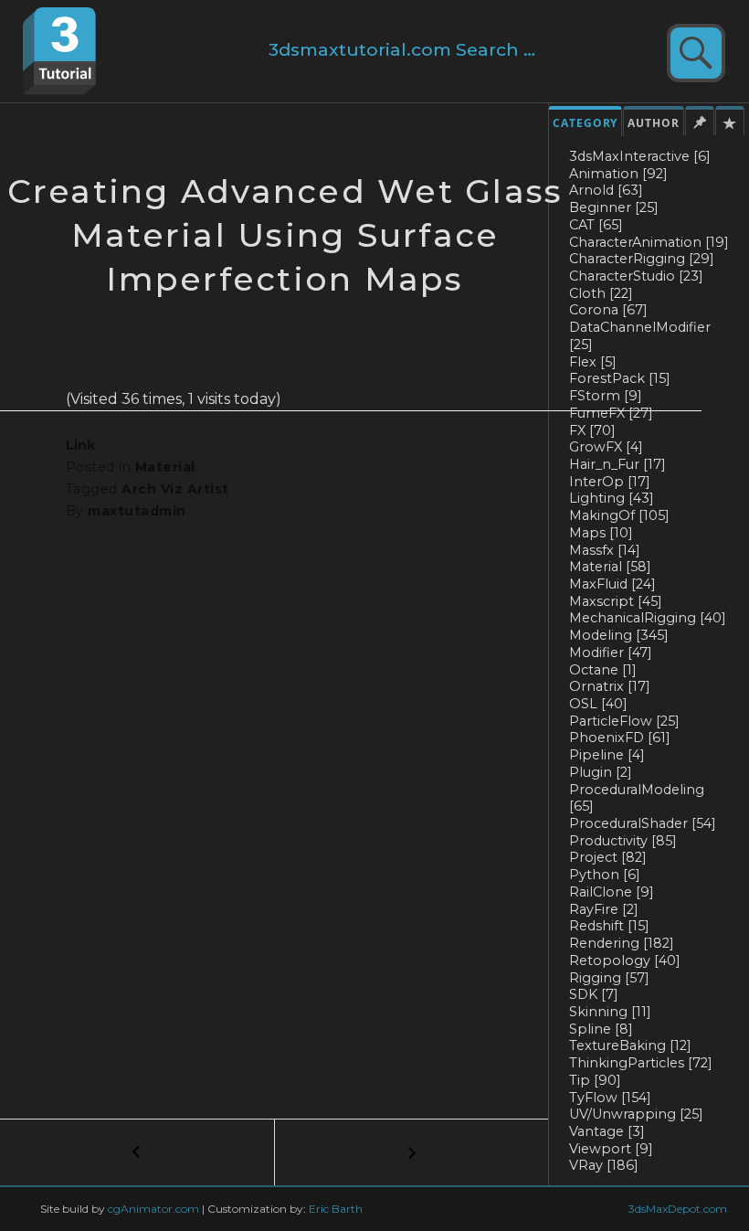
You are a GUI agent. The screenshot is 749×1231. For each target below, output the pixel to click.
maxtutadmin (136, 511)
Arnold (606, 190)
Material (165, 467)
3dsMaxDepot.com (677, 1208)
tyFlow (610, 1097)
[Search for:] (417, 50)
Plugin (600, 772)
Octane (603, 670)
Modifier (610, 652)
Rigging (609, 978)
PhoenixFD (619, 737)
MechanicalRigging (647, 618)
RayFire (603, 909)
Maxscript (615, 601)
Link (80, 445)
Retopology (624, 960)
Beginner (614, 207)
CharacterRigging (641, 258)
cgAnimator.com (153, 1208)
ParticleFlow (624, 721)
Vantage (607, 1131)
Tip (595, 1080)
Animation (618, 173)
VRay (603, 1165)
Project (608, 857)
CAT (596, 225)
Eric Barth (336, 1208)
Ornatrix (609, 686)
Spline (601, 1029)
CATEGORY (585, 123)
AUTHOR (654, 123)
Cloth (601, 293)
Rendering (621, 943)
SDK (593, 994)
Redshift (609, 926)
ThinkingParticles (640, 1063)
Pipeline (607, 755)
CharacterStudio (636, 276)
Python (604, 874)
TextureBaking (630, 1045)
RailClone (611, 892)
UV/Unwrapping (636, 1114)
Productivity (623, 841)
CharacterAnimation (649, 242)
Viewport (611, 1149)
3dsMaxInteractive (640, 156)
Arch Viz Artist (174, 489)
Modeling (619, 635)
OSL (598, 703)
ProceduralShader (642, 823)
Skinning (610, 1011)
